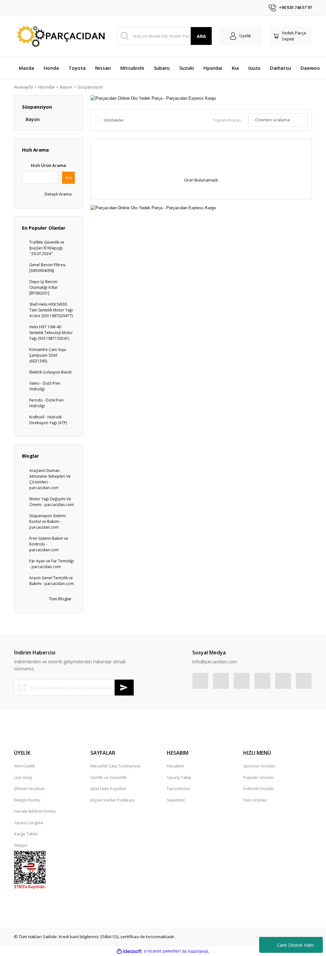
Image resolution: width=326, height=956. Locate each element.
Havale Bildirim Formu (35, 811)
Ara (68, 177)
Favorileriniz (178, 788)
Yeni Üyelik (24, 766)
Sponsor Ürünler (259, 766)
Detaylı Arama (58, 194)
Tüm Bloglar (60, 599)
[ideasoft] (129, 951)
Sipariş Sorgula (28, 822)
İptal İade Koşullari (108, 788)
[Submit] (124, 688)
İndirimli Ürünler (258, 788)
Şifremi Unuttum (29, 788)
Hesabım (175, 766)
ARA (201, 36)
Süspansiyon (90, 87)
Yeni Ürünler (255, 800)
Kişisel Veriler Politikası (112, 800)
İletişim (20, 845)
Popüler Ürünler (258, 777)
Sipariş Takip (179, 777)
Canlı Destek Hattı (295, 945)
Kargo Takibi (26, 834)
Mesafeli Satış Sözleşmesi (115, 766)
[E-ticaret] (162, 951)
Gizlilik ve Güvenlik (108, 777)
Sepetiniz (176, 800)
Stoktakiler (113, 120)
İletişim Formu (27, 800)
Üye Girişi (23, 777)
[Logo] (59, 36)
